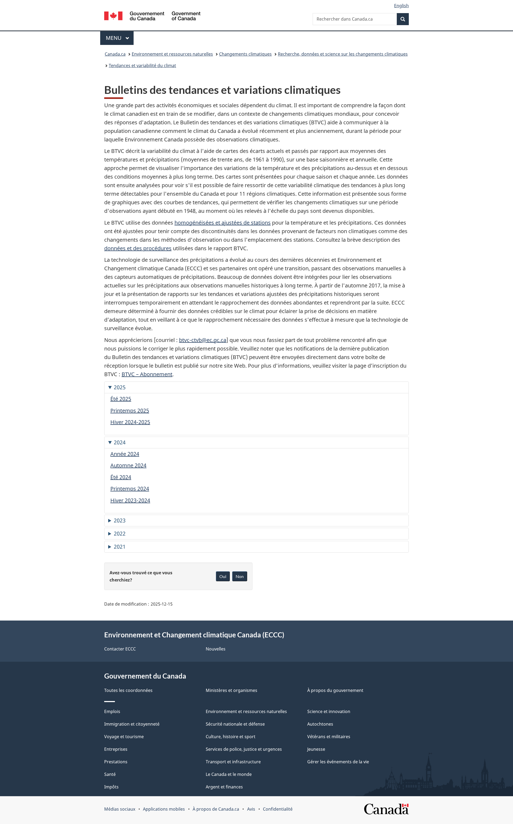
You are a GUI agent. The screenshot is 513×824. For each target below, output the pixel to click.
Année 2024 (124, 453)
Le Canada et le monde (229, 774)
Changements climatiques (245, 54)
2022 (120, 533)
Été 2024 (120, 477)
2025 (120, 387)
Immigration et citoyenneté (132, 724)
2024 (120, 442)
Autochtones (320, 724)
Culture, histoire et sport (230, 737)
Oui (222, 576)
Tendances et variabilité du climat (142, 65)
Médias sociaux (119, 809)
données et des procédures (138, 248)
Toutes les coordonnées (128, 690)
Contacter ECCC (120, 649)
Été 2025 (120, 398)
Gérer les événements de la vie (338, 762)
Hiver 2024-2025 (130, 422)
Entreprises (115, 749)
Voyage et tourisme (124, 737)
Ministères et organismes (231, 690)
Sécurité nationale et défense (235, 724)
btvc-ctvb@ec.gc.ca (202, 340)
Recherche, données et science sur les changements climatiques (343, 54)
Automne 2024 (128, 465)
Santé (110, 774)
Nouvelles (216, 649)
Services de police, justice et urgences (244, 749)
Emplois (112, 711)
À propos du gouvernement (335, 690)
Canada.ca (115, 54)
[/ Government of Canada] (152, 16)
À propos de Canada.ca (216, 809)
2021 (120, 546)
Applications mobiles (164, 809)
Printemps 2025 (129, 410)
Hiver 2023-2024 (130, 500)
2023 (120, 520)
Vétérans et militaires (328, 737)
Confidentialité (278, 809)
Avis (251, 809)
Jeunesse (316, 749)
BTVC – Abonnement (147, 374)
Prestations (115, 762)
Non (240, 576)
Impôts (111, 787)
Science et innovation (328, 711)
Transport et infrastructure (233, 762)
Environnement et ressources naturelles (172, 54)
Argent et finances (224, 787)
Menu (120, 37)
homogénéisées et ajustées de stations (222, 222)
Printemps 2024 (129, 488)
